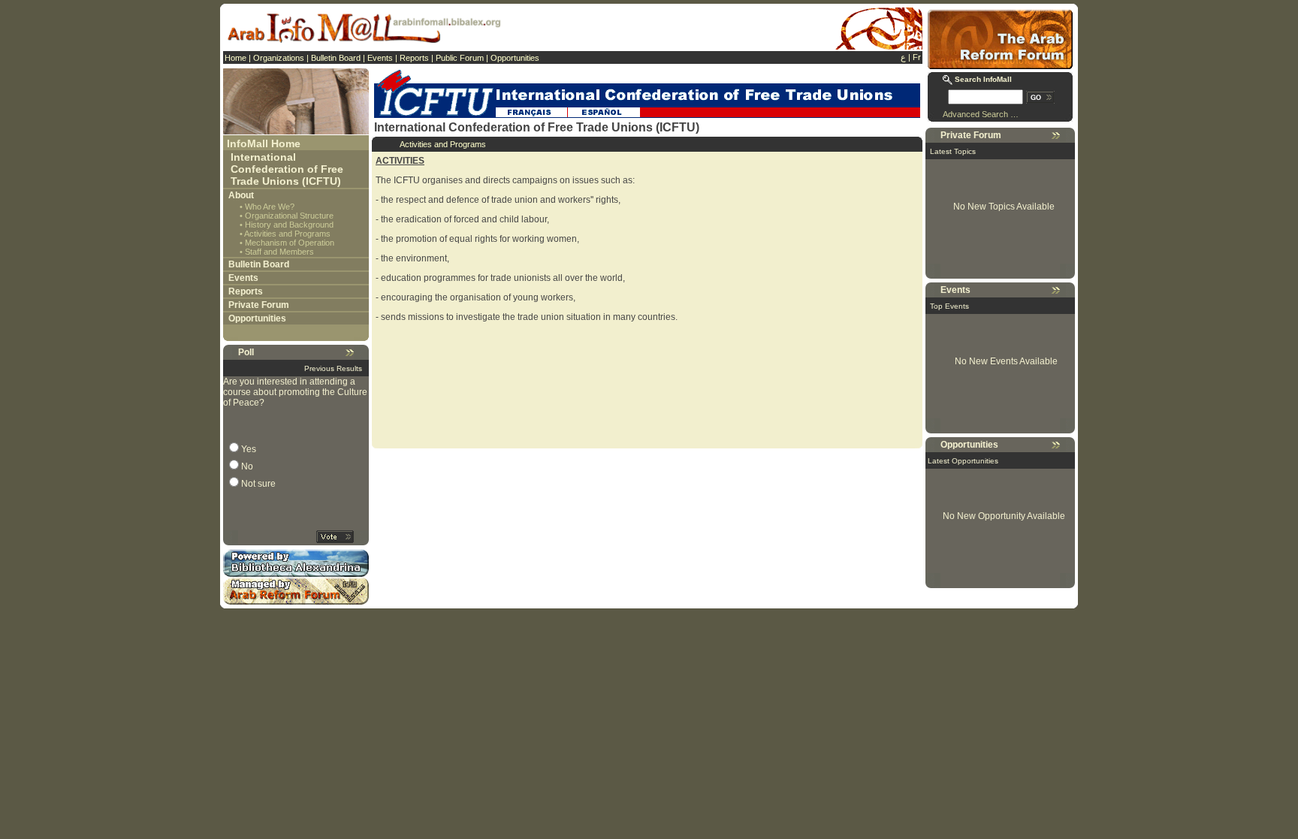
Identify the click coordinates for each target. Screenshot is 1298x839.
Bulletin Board (336, 57)
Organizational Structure (289, 215)
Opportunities (515, 57)
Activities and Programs (287, 233)
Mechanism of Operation (289, 242)
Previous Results (333, 368)
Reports (414, 57)
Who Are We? (269, 206)
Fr (917, 57)
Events (380, 57)
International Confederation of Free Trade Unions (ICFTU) (287, 169)
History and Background (289, 224)
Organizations (278, 57)
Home (235, 57)
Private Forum (258, 305)
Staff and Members (279, 251)
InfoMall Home (263, 143)
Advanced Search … (981, 114)
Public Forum (460, 57)
